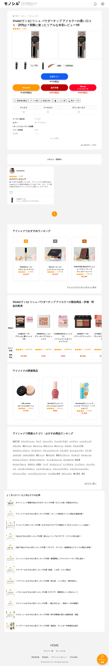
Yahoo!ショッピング (82, 87)
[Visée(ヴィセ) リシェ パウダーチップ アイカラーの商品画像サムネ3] (34, 66)
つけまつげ (17, 455)
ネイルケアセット (19, 464)
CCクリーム (37, 446)
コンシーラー (48, 441)
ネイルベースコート (37, 460)
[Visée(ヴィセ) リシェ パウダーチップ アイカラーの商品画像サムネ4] (43, 66)
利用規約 (45, 657)
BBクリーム (27, 446)
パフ (14, 469)
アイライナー (36, 451)
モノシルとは (60, 651)
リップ (45, 464)
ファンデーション (28, 441)
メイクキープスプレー (26, 469)
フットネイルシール (54, 460)
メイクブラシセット (44, 469)
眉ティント (40, 455)
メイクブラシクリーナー (37, 474)
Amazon (26, 87)
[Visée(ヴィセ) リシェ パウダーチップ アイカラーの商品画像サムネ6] (60, 66)
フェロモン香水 (54, 474)
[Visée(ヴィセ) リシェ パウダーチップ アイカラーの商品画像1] (35, 45)
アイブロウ (64, 451)
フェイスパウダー (61, 441)
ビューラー (90, 464)
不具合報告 (74, 657)
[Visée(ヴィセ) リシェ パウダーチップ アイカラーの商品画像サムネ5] (52, 66)
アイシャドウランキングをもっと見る (81, 287)
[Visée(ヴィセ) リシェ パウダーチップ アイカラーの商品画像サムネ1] (17, 66)
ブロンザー (17, 446)
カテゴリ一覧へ (90, 483)
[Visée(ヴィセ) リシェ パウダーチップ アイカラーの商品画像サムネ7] (69, 66)
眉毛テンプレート (63, 455)
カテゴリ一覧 (48, 651)
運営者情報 (35, 657)
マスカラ (68, 446)
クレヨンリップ (55, 464)
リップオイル (68, 464)
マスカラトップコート (21, 451)
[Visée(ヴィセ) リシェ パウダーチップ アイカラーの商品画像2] (81, 45)
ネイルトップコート (20, 460)
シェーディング (85, 441)
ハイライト (73, 441)
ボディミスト (67, 474)
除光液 (77, 460)
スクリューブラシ (19, 474)
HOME (54, 645)
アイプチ (88, 451)
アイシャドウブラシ (60, 469)
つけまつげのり (29, 455)
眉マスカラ (50, 455)
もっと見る (54, 138)
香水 (83, 474)
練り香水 (76, 474)
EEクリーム (58, 446)
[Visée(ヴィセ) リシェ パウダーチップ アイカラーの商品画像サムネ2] (25, 66)
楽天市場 (54, 87)
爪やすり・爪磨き (35, 464)
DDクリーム (48, 446)
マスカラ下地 (78, 446)
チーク (38, 441)
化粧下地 (16, 441)
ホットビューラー (77, 451)
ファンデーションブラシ (79, 469)
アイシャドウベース (50, 451)
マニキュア (75, 455)
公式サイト (54, 76)
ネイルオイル (68, 460)
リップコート (80, 464)
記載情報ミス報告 (89, 145)
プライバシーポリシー (59, 657)
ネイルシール (86, 455)
